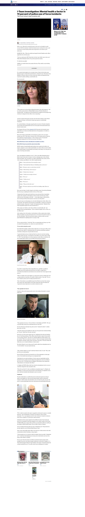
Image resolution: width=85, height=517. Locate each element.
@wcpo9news (17, 4)
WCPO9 (11, 4)
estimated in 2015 (33, 129)
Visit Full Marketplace (48, 451)
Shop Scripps (65, 1)
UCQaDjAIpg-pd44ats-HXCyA (15, 4)
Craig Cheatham (23, 42)
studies (29, 124)
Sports (59, 1)
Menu (41, 1)
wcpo (14, 4)
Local (46, 1)
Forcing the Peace (27, 137)
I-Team (46, 4)
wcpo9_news (12, 4)
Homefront (63, 4)
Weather (55, 1)
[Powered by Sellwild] (49, 481)
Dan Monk (32, 42)
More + (73, 4)
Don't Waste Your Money (51, 4)
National (50, 1)
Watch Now (71, 1)
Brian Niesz (28, 42)
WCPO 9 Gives (68, 4)
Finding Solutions (58, 4)
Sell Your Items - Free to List (29, 451)
